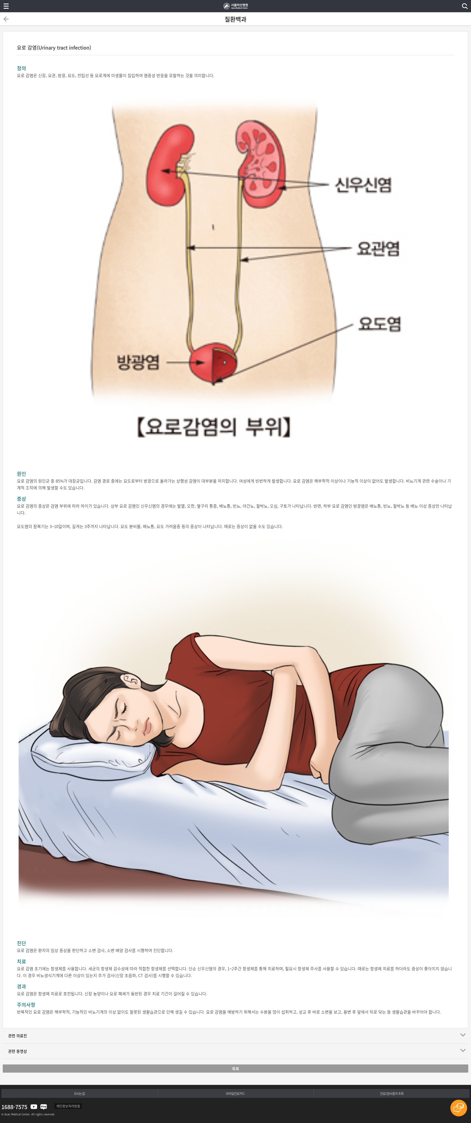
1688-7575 (14, 1107)
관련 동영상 (17, 1051)
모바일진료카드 (235, 1093)
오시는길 (79, 1093)
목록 (235, 1068)
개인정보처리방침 (68, 1106)
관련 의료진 (17, 1035)
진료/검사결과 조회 (391, 1093)
